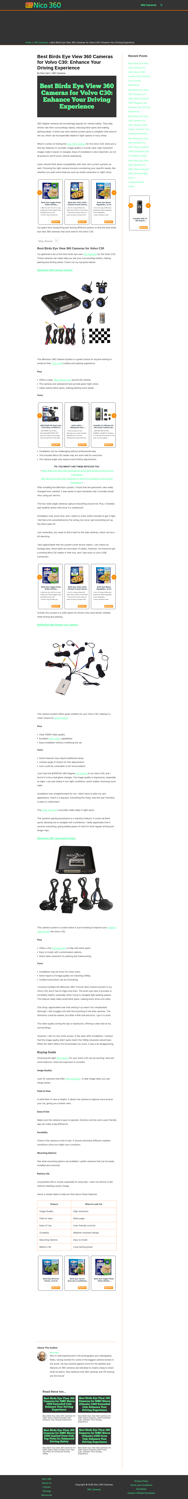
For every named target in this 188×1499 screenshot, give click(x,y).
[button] (162, 5)
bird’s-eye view (49, 810)
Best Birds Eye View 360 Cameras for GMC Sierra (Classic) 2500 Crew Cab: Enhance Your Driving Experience (94, 1451)
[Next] (114, 192)
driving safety (61, 718)
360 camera (62, 1058)
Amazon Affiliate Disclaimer (141, 1493)
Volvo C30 (57, 363)
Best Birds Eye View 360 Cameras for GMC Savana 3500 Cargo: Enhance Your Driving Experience (138, 125)
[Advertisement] (94, 26)
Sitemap (47, 1491)
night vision (55, 738)
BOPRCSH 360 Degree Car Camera (57, 624)
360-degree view (62, 380)
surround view (59, 948)
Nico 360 (46, 1479)
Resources (46, 1495)
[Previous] (39, 192)
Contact (47, 1487)
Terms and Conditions (141, 1485)
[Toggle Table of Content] (55, 240)
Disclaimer (141, 1489)
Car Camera (81, 773)
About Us (46, 1483)
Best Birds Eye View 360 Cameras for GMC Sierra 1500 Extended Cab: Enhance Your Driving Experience (59, 1418)
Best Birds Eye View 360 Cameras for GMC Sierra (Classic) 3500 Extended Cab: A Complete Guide (138, 147)
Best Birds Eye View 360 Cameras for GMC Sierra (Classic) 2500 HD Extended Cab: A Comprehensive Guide (138, 173)
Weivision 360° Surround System (56, 838)
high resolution (72, 1078)
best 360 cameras (76, 144)
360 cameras (90, 254)
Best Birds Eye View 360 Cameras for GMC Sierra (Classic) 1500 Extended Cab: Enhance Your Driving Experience (94, 1419)
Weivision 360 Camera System (55, 270)
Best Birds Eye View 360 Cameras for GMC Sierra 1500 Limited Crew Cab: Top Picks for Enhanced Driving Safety (59, 1451)
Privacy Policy (141, 1481)
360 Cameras (148, 5)
